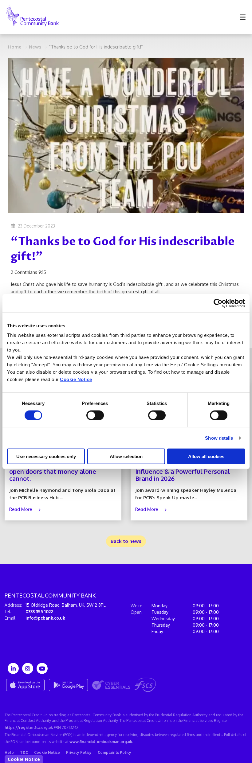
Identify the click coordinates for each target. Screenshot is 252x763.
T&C (24, 752)
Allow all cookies (206, 456)
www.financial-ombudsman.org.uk (100, 741)
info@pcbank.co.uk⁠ (45, 618)
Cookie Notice (76, 379)
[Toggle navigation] (242, 17)
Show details (219, 437)
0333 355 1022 (39, 611)
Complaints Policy (114, 752)
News (35, 47)
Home (15, 47)
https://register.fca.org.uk (29, 727)
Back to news (126, 541)
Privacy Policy (79, 752)
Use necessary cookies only (46, 456)
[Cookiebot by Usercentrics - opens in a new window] (218, 303)
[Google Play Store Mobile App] (68, 685)
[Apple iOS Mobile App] (25, 685)
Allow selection (126, 456)
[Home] (28, 17)
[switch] (95, 415)
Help (9, 752)
